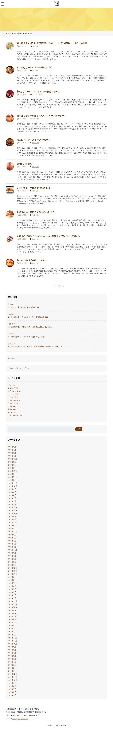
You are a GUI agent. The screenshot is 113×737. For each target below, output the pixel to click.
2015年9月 (12, 683)
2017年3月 (12, 629)
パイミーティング (15, 415)
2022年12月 (12, 507)
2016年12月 (12, 638)
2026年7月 (12, 450)
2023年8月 (12, 492)
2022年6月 (12, 525)
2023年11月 (12, 483)
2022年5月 (12, 529)
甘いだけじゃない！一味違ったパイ (34, 67)
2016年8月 (12, 650)
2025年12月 (12, 459)
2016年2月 (12, 668)
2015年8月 (12, 686)
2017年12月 (12, 601)
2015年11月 (12, 677)
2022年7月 (12, 522)
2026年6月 (12, 453)
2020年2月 (12, 544)
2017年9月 (12, 610)
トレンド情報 (37, 94)
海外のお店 (12, 412)
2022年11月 (12, 510)
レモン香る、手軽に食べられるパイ (34, 188)
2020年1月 (12, 547)
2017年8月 (12, 613)
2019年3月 (12, 559)
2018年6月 (12, 586)
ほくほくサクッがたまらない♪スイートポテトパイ (41, 115)
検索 (79, 429)
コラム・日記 (13, 397)
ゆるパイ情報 (13, 394)
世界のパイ (12, 409)
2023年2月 (12, 501)
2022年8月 (12, 519)
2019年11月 (12, 550)
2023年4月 (12, 495)
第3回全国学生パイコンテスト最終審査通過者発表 (28, 315)
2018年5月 (12, 589)
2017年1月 (12, 635)
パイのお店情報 (14, 400)
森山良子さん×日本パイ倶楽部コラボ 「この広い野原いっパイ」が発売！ (53, 43)
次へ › (61, 286)
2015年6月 (12, 692)
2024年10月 (12, 471)
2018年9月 (12, 577)
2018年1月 (12, 598)
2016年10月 (12, 644)
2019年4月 (12, 556)
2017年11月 (12, 604)
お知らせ (36, 46)
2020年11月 (12, 532)
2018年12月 (12, 568)
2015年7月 (12, 689)
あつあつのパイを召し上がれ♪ (31, 260)
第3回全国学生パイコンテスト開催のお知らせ (26, 335)
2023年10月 (12, 486)
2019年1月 (12, 565)
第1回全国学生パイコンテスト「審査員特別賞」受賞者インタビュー (35, 345)
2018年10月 (12, 574)
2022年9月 (12, 516)
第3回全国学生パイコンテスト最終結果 (23, 306)
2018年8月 (12, 580)
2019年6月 (12, 553)
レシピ (10, 418)
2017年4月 (12, 625)
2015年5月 (12, 695)
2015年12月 (12, 674)
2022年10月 (12, 513)
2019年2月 (12, 562)
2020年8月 (12, 535)
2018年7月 (12, 583)
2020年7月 (12, 538)
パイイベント (13, 403)
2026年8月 (12, 447)
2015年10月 (12, 680)
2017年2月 (12, 632)
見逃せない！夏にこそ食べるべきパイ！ (36, 212)
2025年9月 (12, 462)
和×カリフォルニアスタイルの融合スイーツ (38, 91)
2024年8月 (12, 474)
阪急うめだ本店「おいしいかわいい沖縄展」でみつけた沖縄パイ (49, 236)
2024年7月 (12, 477)
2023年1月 (12, 504)
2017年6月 (12, 619)
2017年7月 (12, 616)
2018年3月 (12, 592)
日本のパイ (12, 406)
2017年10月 (12, 607)
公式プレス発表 (14, 391)
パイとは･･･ (13, 385)
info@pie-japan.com (20, 719)
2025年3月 (12, 468)
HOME (8, 34)
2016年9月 (12, 647)
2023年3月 (12, 498)
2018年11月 (12, 571)
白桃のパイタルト (25, 164)
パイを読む (17, 34)
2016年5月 (12, 659)
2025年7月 (12, 465)
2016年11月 (12, 641)
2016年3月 (12, 665)
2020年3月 (12, 541)
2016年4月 (12, 662)
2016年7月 (12, 653)
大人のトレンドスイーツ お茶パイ (33, 140)
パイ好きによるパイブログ (18, 368)
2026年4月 (12, 456)
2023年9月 (12, 489)
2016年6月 (12, 656)
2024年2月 (12, 480)
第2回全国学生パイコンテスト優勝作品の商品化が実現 (30, 325)
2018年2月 (12, 595)
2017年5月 (12, 622)
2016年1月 (12, 671)
